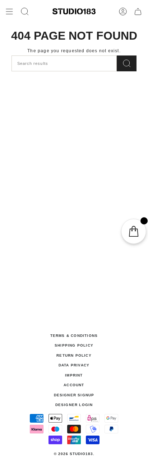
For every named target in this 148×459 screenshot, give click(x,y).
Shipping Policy (74, 345)
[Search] (127, 63)
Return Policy (74, 355)
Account (74, 385)
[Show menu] (9, 11)
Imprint (74, 375)
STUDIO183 (81, 454)
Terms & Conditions (74, 336)
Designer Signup (74, 395)
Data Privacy (74, 365)
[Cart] (137, 11)
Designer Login (74, 405)
